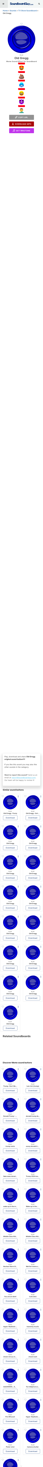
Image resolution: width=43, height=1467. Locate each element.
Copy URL (22, 117)
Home (5, 10)
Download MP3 (22, 124)
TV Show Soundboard (27, 10)
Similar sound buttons (13, 790)
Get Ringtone (22, 131)
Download (10, 818)
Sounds (13, 10)
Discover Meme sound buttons (17, 1062)
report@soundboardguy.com (24, 777)
